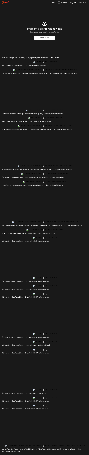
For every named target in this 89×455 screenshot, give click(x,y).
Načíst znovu (44, 38)
